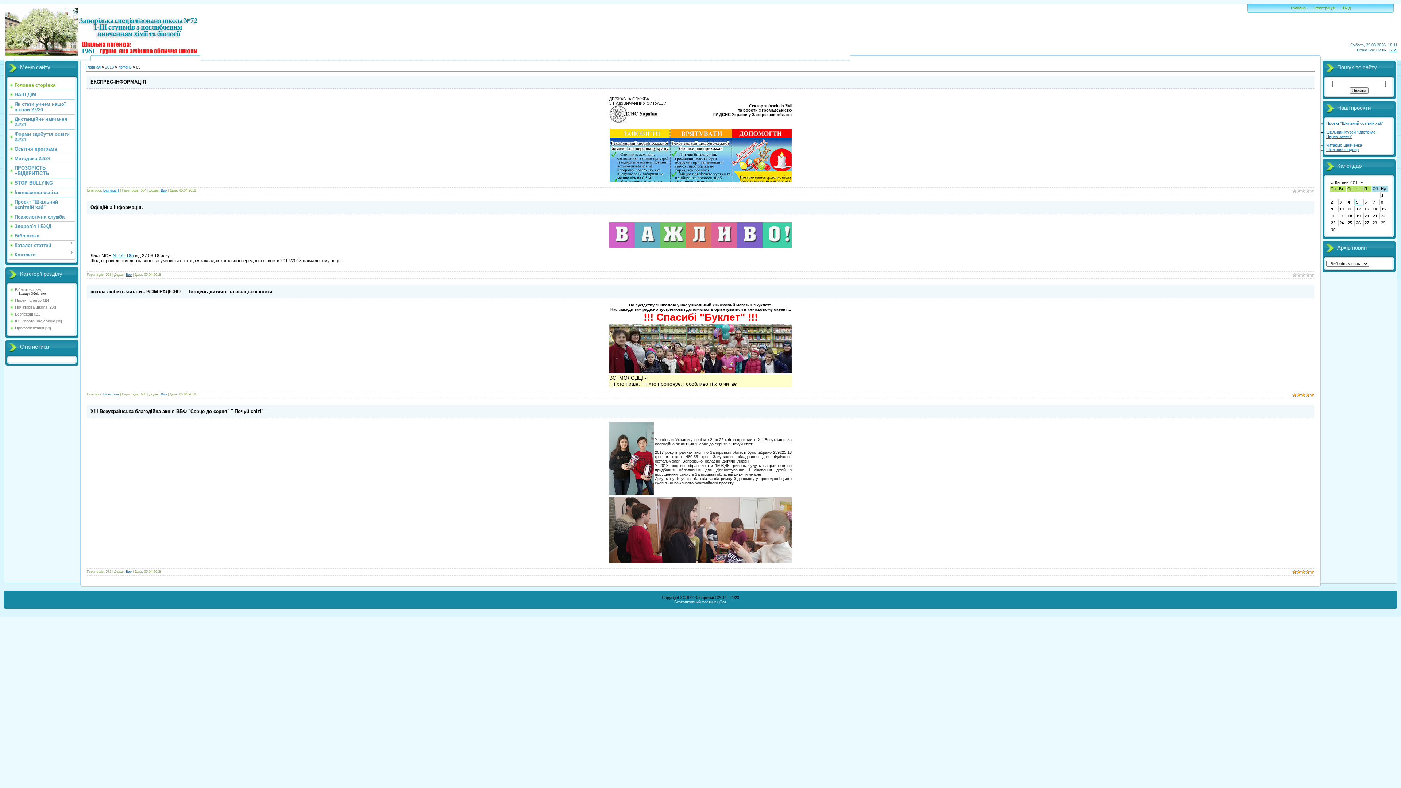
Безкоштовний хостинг (695, 602)
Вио (164, 190)
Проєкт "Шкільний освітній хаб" (1354, 123)
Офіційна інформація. (116, 207)
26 (1358, 223)
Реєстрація (1324, 8)
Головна (1298, 8)
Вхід (1347, 8)
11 (1350, 209)
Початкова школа (31, 307)
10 (1341, 209)
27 (1367, 223)
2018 (109, 67)
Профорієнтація (29, 328)
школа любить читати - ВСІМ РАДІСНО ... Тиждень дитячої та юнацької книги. (182, 291)
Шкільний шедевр (1342, 149)
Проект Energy (28, 300)
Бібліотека (24, 289)
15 (1383, 209)
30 (1333, 230)
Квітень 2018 (1346, 182)
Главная (93, 67)
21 (1375, 216)
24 (1341, 223)
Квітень (125, 67)
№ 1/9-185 (123, 255)
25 (1350, 223)
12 (1358, 209)
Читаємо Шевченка (1344, 145)
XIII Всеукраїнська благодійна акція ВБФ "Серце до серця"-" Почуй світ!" (176, 411)
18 (1350, 216)
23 (1333, 223)
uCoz (722, 602)
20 (1367, 216)
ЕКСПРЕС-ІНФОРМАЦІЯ (118, 82)
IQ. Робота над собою (35, 321)
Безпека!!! (24, 314)
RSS (1393, 50)
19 (1358, 216)
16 (1333, 216)
